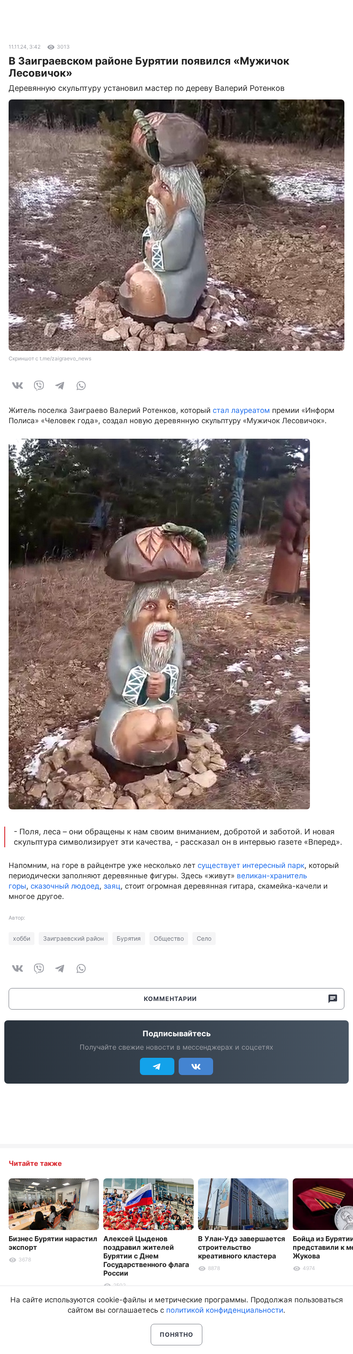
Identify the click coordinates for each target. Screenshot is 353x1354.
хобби (21, 938)
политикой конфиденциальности (224, 1310)
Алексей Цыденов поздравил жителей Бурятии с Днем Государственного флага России (146, 1255)
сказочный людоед (65, 886)
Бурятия (129, 938)
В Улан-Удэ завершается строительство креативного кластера (241, 1247)
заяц (112, 886)
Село (204, 938)
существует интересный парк (251, 865)
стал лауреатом (241, 410)
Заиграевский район (73, 938)
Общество (169, 938)
